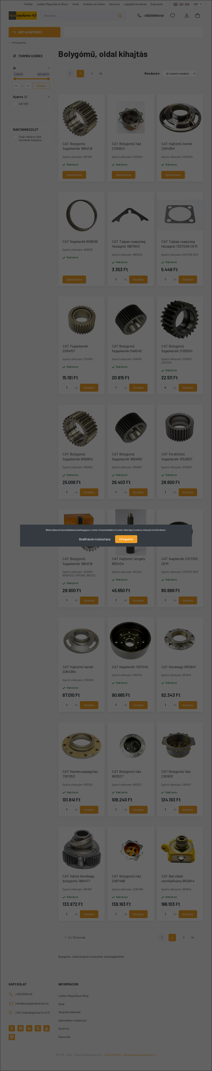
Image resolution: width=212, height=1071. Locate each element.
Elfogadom (126, 539)
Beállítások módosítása (95, 539)
